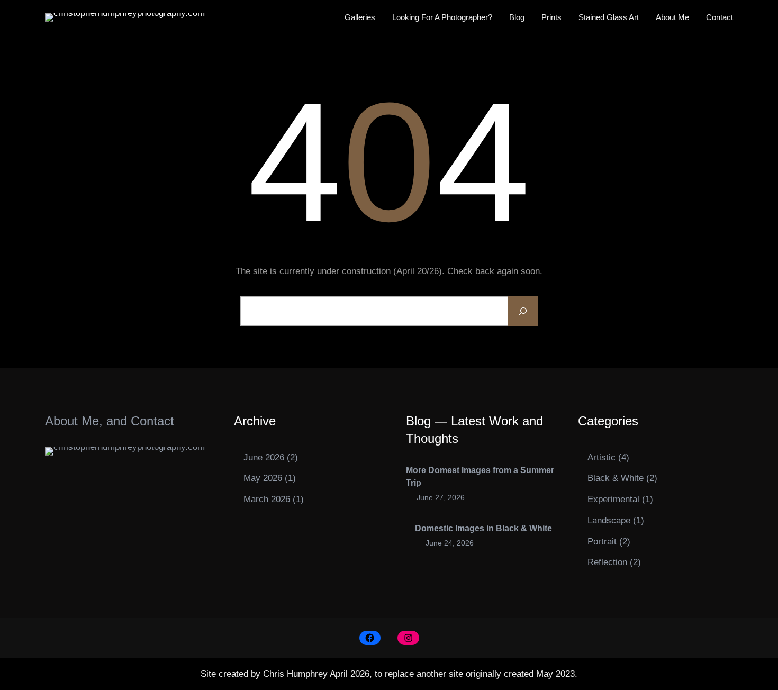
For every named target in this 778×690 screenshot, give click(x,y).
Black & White (615, 478)
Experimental (613, 499)
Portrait (602, 542)
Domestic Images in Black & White (483, 528)
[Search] (523, 311)
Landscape (608, 520)
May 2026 (262, 478)
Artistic (601, 457)
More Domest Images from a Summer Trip (480, 476)
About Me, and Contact (109, 421)
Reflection (607, 562)
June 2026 (263, 457)
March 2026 (266, 499)
